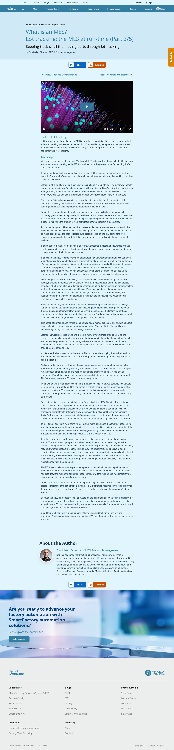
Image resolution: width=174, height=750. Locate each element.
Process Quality (17, 698)
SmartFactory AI (17, 713)
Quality (68, 703)
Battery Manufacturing (20, 733)
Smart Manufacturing (76, 713)
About (25, 2)
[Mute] (111, 129)
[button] (146, 3)
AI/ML (68, 693)
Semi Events (127, 693)
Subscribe (138, 2)
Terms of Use (139, 745)
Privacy (151, 745)
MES (67, 698)
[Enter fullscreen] (130, 129)
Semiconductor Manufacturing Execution (45, 24)
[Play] (44, 129)
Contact (85, 2)
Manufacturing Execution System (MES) (29, 693)
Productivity (15, 703)
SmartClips (126, 713)
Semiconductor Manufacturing (24, 728)
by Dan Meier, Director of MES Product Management (51, 52)
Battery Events (128, 698)
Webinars (126, 703)
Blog (46, 2)
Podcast (57, 2)
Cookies (160, 745)
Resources (71, 2)
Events (35, 2)
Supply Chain (15, 708)
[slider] (75, 129)
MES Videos (127, 708)
